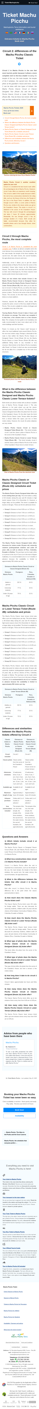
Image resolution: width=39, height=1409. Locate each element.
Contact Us (25, 1347)
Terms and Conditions (26, 1342)
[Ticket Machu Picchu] (15, 33)
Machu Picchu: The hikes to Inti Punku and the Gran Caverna (15, 1133)
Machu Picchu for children (11, 1310)
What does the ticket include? (12, 1329)
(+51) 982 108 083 (23, 1359)
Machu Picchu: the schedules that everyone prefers (15, 1142)
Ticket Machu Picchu (19, 18)
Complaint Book (16, 1347)
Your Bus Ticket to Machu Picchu (14, 1232)
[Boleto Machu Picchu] (7, 33)
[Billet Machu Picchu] (19, 33)
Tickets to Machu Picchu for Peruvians (15, 1304)
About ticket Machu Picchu (12, 1342)
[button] (19, 1110)
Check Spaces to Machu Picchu (13, 1291)
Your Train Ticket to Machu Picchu (14, 1213)
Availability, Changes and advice (13, 1323)
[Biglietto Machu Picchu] (28, 33)
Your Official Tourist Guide (11, 1248)
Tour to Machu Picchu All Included (14, 1266)
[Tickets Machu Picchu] (24, 33)
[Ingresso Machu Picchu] (11, 33)
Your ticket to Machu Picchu (12, 1179)
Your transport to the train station (14, 1197)
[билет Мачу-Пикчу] (32, 33)
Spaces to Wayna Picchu (11, 1298)
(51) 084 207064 (23, 1357)
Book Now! (34, 2)
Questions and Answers (12, 143)
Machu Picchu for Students (12, 1317)
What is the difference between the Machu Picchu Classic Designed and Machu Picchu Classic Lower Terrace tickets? (21, 125)
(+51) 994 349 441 (24, 1361)
